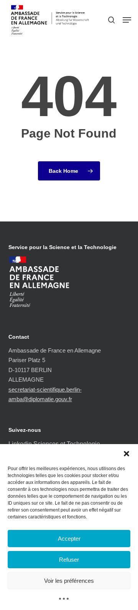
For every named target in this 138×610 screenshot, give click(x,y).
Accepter (69, 538)
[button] (126, 454)
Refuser (69, 559)
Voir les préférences (69, 580)
